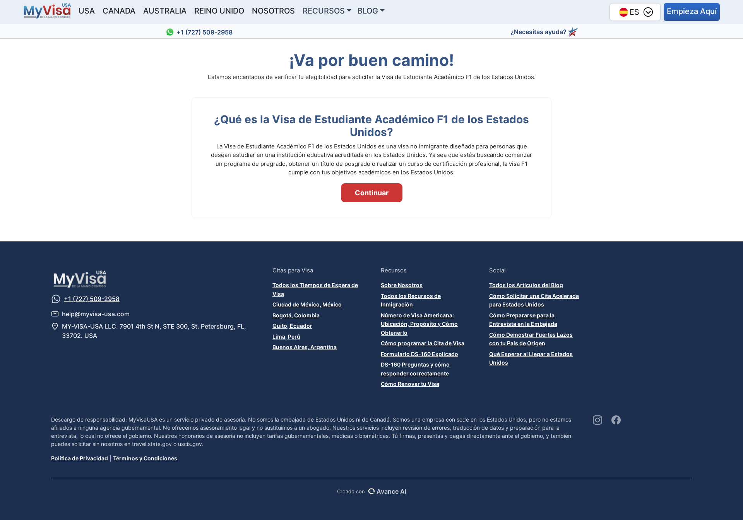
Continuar (372, 193)
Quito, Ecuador (292, 325)
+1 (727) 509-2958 (204, 32)
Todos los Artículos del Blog (526, 285)
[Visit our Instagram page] (597, 420)
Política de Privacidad (79, 458)
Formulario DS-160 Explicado (419, 354)
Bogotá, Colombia (296, 315)
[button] (692, 12)
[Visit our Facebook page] (616, 420)
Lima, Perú (286, 336)
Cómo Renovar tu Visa (410, 384)
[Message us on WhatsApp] (56, 299)
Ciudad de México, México (307, 304)
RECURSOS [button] (324, 10)
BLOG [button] (368, 10)
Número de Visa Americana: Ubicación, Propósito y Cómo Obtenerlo (419, 324)
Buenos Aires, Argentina (304, 347)
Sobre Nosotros (402, 285)
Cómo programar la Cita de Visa (422, 343)
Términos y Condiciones (145, 458)
